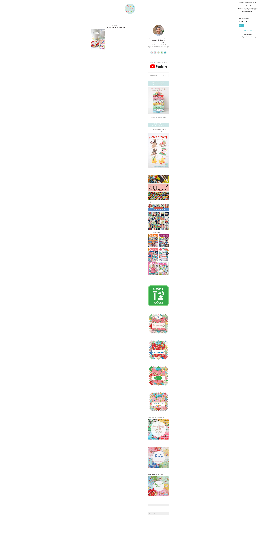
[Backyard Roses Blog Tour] (158, 468)
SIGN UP (241, 25)
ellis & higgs (130, 9)
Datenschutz (249, 30)
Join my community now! (244, 16)
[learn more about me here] (158, 36)
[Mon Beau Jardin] (158, 334)
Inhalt (245, 30)
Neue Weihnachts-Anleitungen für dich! (158, 131)
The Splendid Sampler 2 (158, 232)
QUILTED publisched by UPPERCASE (158, 202)
